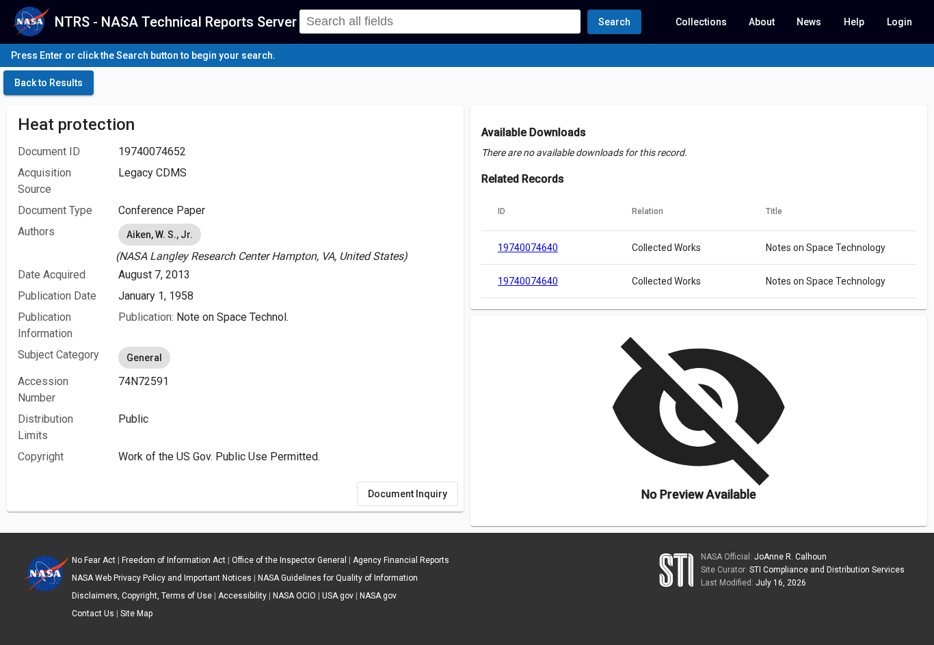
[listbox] (285, 243)
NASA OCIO (294, 596)
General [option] (144, 357)
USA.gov (337, 596)
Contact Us (93, 613)
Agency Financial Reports (401, 560)
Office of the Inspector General (289, 560)
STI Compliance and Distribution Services (827, 570)
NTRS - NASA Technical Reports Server (176, 22)
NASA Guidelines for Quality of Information (338, 578)
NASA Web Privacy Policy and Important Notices (162, 578)
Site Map (136, 613)
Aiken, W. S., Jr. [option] (159, 234)
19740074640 (528, 247)
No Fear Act (94, 560)
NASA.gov (378, 596)
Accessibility (242, 596)
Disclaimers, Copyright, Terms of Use (142, 596)
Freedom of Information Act (174, 560)
